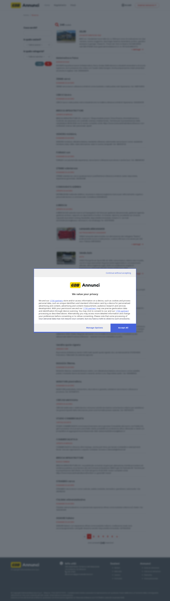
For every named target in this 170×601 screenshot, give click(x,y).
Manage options (94, 327)
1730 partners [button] (56, 300)
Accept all (123, 327)
